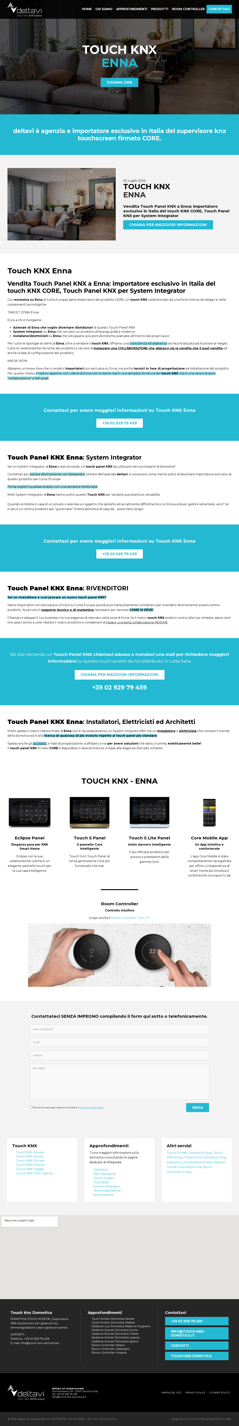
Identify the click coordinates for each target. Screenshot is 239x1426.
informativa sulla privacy (91, 1107)
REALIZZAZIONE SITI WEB (215, 1419)
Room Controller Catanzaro (110, 1349)
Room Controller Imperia (109, 1352)
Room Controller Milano (108, 1345)
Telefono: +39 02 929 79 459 (29, 1338)
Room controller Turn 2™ (130, 918)
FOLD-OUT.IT (191, 1419)
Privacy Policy (195, 1392)
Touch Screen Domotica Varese (112, 1318)
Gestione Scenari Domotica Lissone (115, 1337)
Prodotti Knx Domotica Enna (204, 1157)
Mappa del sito (172, 1392)
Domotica (100, 1169)
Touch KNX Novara (30, 1152)
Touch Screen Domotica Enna (189, 1152)
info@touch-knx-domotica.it (188, 1333)
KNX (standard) (104, 1174)
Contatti (180, 1346)
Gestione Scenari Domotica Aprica (114, 1341)
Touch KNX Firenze (30, 1165)
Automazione (103, 1195)
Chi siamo (103, 9)
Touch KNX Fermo (30, 1156)
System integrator (106, 1186)
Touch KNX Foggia (30, 1169)
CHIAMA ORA (119, 82)
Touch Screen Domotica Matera (113, 1322)
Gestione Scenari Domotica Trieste (115, 1333)
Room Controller (119, 903)
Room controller (188, 9)
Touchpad (101, 1182)
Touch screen (103, 1178)
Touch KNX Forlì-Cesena (34, 1173)
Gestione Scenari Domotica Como (114, 1330)
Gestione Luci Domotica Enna (189, 1162)
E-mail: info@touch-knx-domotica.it (34, 1343)
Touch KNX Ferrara (30, 1160)
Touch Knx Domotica (191, 1356)
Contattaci (219, 9)
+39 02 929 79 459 (119, 423)
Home (87, 9)
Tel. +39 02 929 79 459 (64, 1394)
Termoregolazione (107, 1190)
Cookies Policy (219, 1392)
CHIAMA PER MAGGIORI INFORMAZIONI (168, 224)
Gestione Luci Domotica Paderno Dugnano (120, 1326)
